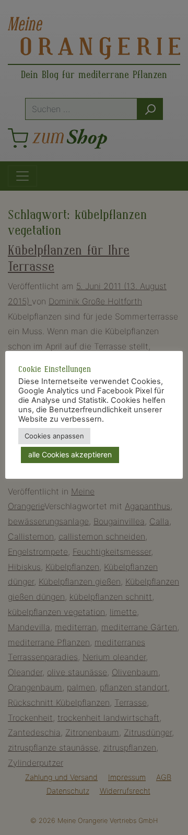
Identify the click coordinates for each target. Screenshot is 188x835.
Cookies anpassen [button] (54, 436)
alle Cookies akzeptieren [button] (70, 454)
